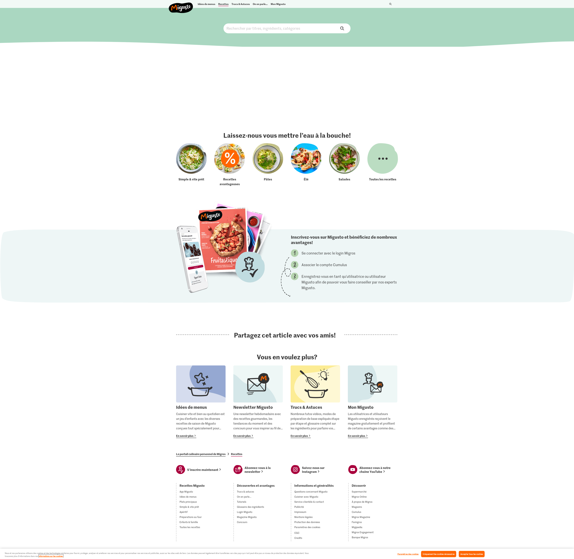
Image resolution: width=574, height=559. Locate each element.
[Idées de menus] (201, 401)
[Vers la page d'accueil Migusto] (181, 5)
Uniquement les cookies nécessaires (438, 554)
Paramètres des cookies (307, 527)
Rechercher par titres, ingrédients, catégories (287, 28)
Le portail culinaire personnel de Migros (201, 454)
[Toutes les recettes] (382, 164)
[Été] (306, 164)
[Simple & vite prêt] (191, 164)
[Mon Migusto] (372, 401)
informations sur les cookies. (51, 556)
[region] (287, 554)
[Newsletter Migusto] (258, 401)
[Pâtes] (268, 164)
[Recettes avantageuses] (229, 164)
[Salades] (344, 164)
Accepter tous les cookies (471, 554)
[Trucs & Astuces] (315, 401)
